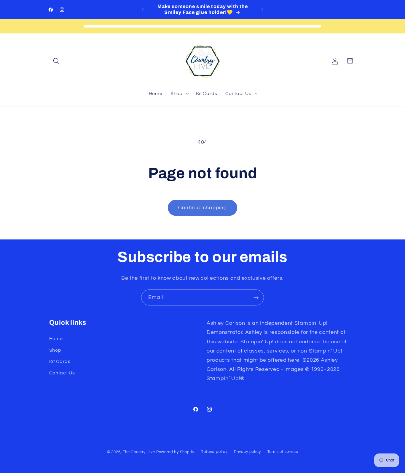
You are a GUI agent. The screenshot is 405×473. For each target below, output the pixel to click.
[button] (56, 61)
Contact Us (62, 373)
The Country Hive (139, 452)
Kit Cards (60, 361)
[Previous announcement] (142, 9)
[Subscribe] (256, 297)
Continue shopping (202, 207)
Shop (55, 350)
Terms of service (282, 452)
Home (56, 338)
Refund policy (214, 452)
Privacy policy (247, 452)
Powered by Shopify (175, 452)
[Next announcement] (262, 9)
